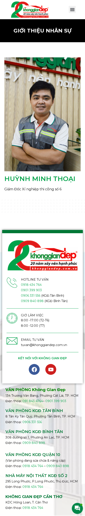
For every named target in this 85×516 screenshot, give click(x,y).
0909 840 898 (32, 301)
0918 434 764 (31, 285)
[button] (72, 9)
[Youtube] (50, 369)
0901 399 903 (31, 290)
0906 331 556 (30, 296)
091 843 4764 (32, 401)
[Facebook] (34, 369)
